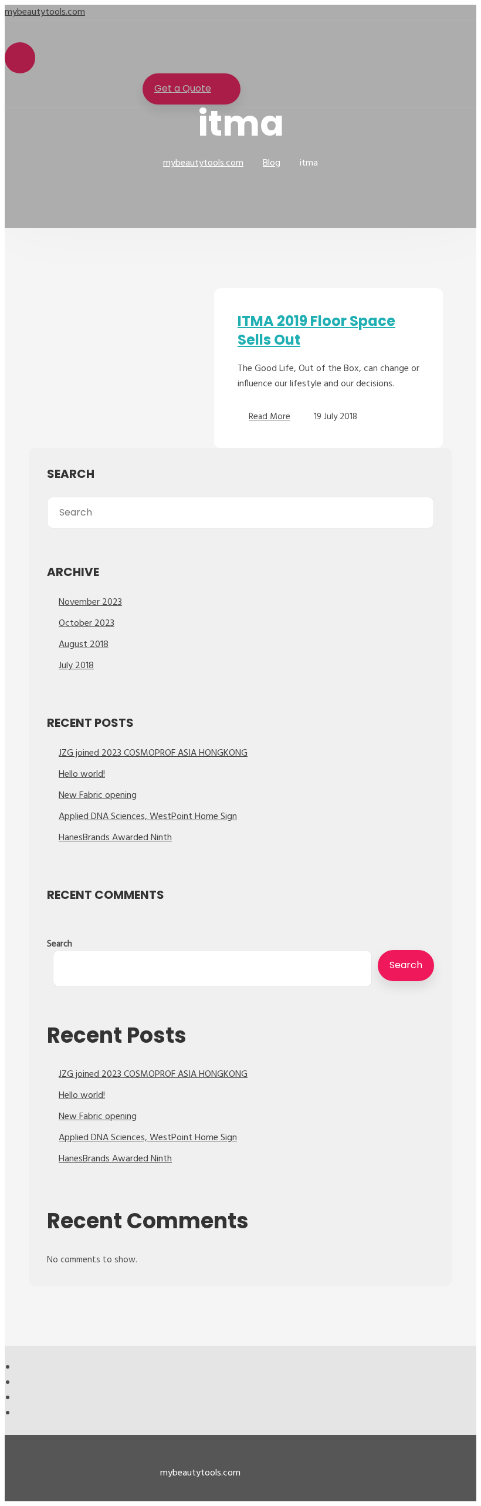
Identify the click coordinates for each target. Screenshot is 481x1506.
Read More (269, 417)
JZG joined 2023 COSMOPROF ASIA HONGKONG (153, 753)
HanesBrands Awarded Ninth (115, 837)
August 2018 (84, 644)
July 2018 (76, 665)
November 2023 (90, 602)
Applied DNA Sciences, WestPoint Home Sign (148, 816)
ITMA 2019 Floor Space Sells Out (316, 330)
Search (59, 944)
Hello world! (82, 774)
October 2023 (86, 623)
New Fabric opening (98, 795)
